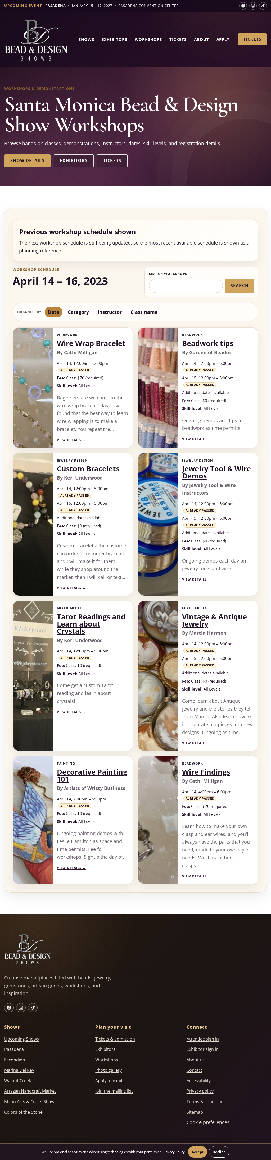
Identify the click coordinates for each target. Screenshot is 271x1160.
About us (196, 1060)
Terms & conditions (206, 1101)
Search (240, 285)
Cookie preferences (208, 1122)
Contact (194, 1070)
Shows (86, 39)
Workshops (148, 39)
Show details (27, 160)
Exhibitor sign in (203, 1049)
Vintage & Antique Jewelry (214, 620)
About (201, 39)
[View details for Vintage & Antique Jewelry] (158, 676)
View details (71, 440)
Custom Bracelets (88, 468)
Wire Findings (206, 772)
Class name (144, 312)
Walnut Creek (17, 1081)
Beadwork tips (207, 343)
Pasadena (14, 1049)
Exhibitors (114, 39)
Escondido (14, 1060)
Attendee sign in (203, 1039)
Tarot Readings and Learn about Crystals (91, 624)
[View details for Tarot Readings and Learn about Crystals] (33, 676)
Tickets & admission (115, 1039)
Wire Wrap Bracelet (91, 343)
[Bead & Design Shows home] (36, 41)
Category (78, 312)
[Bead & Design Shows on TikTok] (263, 6)
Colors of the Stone (23, 1112)
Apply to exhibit (110, 1081)
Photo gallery (108, 1070)
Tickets (178, 39)
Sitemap (195, 1112)
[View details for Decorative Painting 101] (33, 820)
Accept (198, 1151)
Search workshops (168, 273)
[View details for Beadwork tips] (158, 388)
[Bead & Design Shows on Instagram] (253, 6)
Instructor (110, 312)
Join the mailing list (114, 1091)
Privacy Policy (174, 1151)
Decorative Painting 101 (92, 775)
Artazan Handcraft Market (30, 1091)
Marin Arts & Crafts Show (29, 1101)
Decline (219, 1151)
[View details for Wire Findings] (158, 820)
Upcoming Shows (21, 1039)
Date (53, 312)
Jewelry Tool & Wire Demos (216, 472)
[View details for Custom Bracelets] (33, 524)
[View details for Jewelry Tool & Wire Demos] (158, 524)
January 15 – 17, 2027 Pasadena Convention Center (112, 5)
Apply (223, 39)
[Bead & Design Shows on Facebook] (243, 6)
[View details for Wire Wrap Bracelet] (33, 388)
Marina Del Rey (19, 1070)
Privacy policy (200, 1091)
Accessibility (199, 1081)
